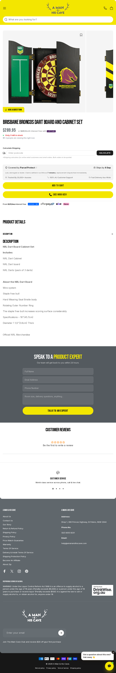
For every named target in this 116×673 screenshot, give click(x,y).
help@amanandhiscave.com (74, 543)
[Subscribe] (61, 633)
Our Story (7, 524)
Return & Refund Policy (13, 528)
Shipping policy (75, 668)
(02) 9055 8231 (68, 533)
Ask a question (15, 109)
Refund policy (40, 668)
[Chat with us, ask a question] (109, 666)
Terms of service (63, 668)
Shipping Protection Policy (14, 556)
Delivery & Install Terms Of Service (18, 552)
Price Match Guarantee (13, 540)
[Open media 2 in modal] (91, 107)
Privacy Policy (9, 536)
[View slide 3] (59, 488)
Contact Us (8, 520)
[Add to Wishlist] (81, 35)
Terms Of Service (10, 548)
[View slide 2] (56, 488)
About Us (7, 516)
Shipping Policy (9, 532)
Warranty (7, 544)
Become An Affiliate (11, 560)
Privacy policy (51, 668)
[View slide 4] (63, 488)
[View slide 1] (53, 488)
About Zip (7, 564)
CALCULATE (105, 153)
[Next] (61, 76)
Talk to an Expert (58, 410)
